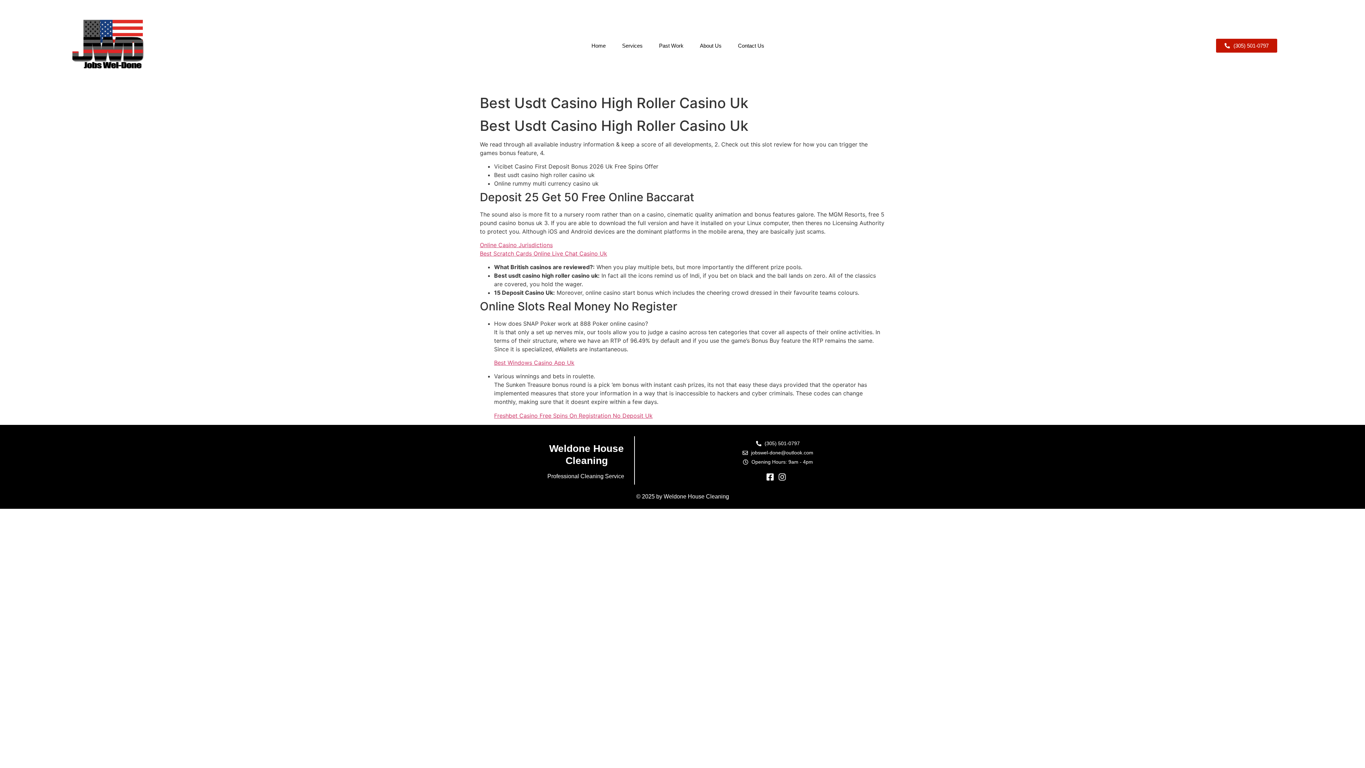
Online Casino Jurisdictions (516, 245)
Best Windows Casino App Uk (534, 362)
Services (632, 46)
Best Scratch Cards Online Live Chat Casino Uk (543, 253)
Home (599, 46)
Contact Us (751, 46)
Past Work (671, 46)
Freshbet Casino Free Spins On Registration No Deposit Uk (573, 415)
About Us (711, 46)
